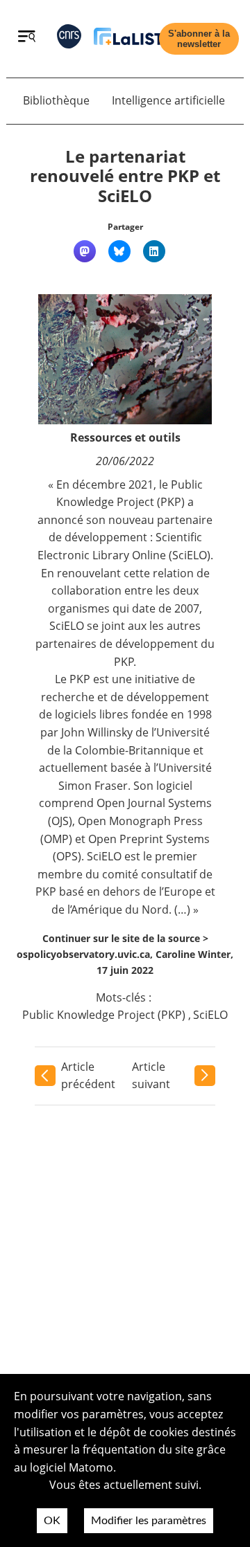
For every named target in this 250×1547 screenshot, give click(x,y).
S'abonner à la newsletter (199, 38)
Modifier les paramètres (148, 1520)
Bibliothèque (56, 100)
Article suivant (151, 1075)
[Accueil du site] (128, 39)
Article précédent (88, 1075)
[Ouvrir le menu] (26, 38)
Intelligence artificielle (168, 100)
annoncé (60, 519)
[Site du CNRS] (69, 39)
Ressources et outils (125, 437)
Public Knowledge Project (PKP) (103, 1014)
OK (52, 1520)
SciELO (210, 1014)
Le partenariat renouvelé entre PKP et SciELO (125, 176)
